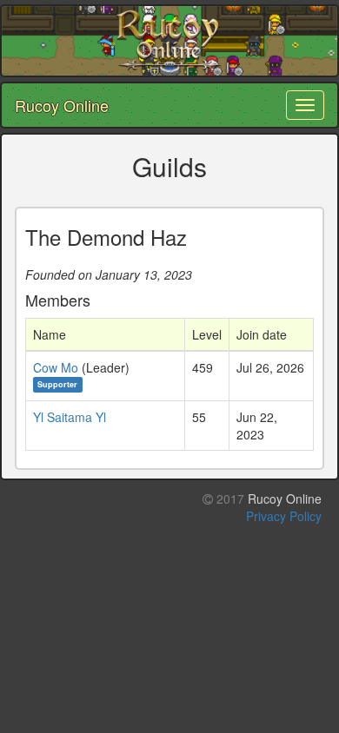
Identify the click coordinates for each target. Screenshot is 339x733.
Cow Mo (55, 367)
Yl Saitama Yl (69, 417)
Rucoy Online (62, 105)
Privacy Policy (284, 516)
